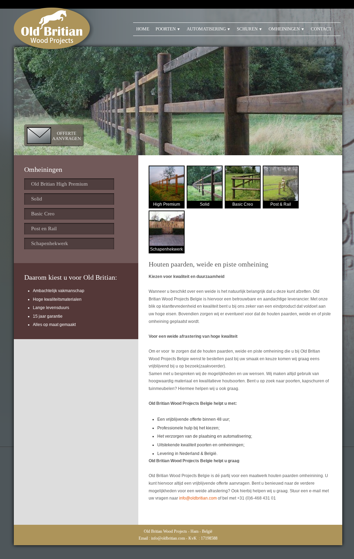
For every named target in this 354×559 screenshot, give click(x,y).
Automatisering (206, 28)
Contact (321, 28)
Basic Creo (43, 213)
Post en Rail (44, 228)
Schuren (247, 28)
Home (142, 28)
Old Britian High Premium (59, 184)
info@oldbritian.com (198, 498)
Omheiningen (284, 28)
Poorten (166, 28)
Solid (36, 199)
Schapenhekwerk (49, 243)
